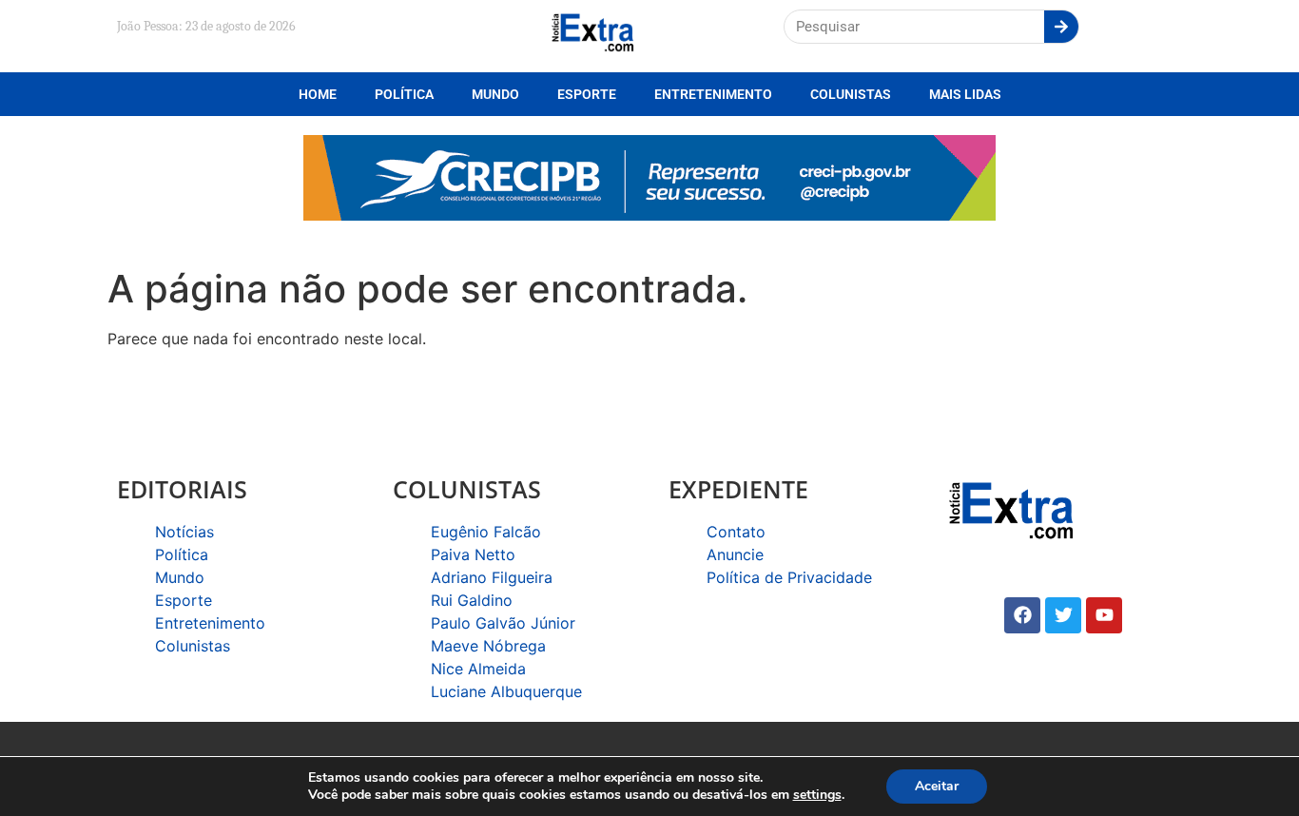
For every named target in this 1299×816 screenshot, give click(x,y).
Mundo (495, 94)
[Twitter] (1063, 615)
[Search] (1061, 26)
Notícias (184, 531)
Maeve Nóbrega (488, 645)
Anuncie (735, 554)
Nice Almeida (478, 668)
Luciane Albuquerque (506, 691)
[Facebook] (1022, 615)
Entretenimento (713, 94)
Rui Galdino (472, 600)
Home (318, 94)
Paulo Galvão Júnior (503, 622)
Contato (736, 531)
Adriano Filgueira (492, 577)
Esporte (586, 94)
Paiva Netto (473, 554)
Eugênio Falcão (486, 531)
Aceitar (937, 786)
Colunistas (850, 94)
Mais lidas (965, 94)
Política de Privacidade (789, 577)
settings (817, 795)
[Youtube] (1104, 615)
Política (404, 94)
